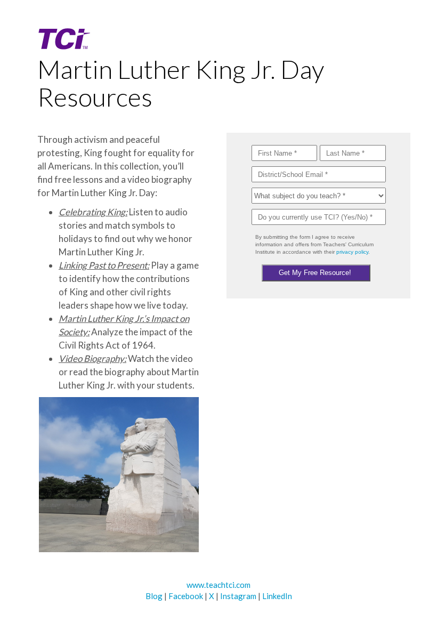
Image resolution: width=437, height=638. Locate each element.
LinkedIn (277, 596)
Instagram (238, 596)
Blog (154, 596)
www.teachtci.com (218, 584)
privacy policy (352, 252)
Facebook (185, 596)
